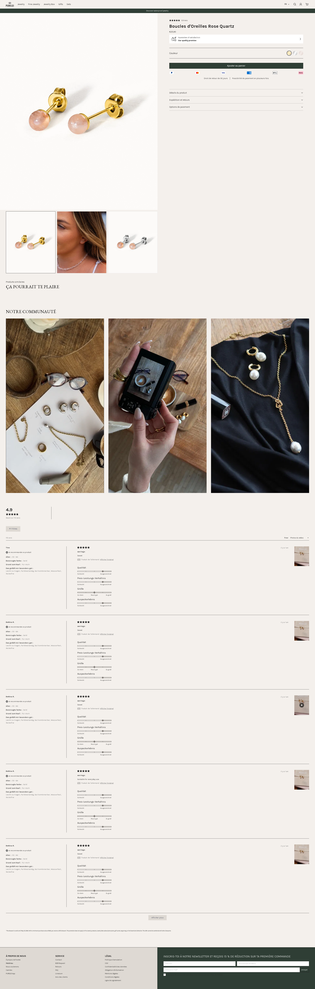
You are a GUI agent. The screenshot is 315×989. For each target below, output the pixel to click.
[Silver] (295, 53)
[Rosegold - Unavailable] (301, 53)
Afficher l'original (107, 560)
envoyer (304, 970)
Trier (286, 538)
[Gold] (289, 53)
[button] (178, 20)
